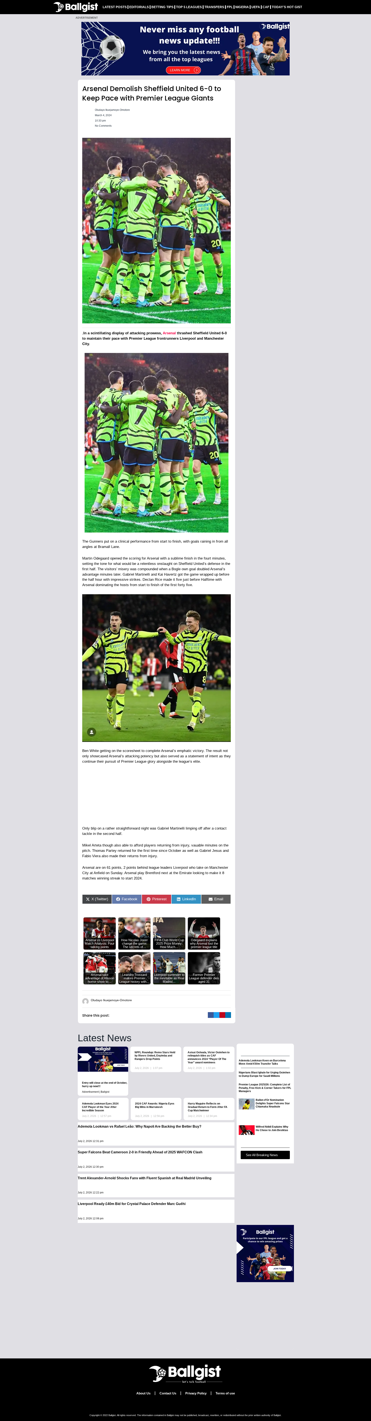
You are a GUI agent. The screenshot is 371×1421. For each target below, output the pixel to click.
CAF (266, 7)
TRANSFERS (214, 7)
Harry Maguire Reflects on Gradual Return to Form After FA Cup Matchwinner (207, 1107)
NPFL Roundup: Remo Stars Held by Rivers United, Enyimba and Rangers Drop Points (155, 1056)
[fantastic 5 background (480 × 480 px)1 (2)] (265, 1253)
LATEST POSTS (115, 7)
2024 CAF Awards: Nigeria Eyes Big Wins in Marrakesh (154, 1105)
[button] (211, 1015)
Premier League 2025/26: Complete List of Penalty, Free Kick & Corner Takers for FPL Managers (265, 1088)
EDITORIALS (139, 7)
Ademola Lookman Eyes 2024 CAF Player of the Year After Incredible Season (100, 1107)
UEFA (255, 7)
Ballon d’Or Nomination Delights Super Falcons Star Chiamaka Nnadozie (273, 1103)
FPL (230, 7)
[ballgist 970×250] (185, 48)
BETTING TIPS (162, 7)
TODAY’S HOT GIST (287, 7)
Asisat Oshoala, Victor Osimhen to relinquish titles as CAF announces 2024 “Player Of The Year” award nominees (209, 1057)
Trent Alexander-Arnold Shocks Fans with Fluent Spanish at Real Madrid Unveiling (144, 1178)
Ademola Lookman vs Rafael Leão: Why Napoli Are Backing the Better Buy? (139, 1126)
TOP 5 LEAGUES (189, 7)
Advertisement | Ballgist (95, 1091)
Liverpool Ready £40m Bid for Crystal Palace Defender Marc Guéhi (132, 1204)
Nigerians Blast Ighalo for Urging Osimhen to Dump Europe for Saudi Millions (264, 1074)
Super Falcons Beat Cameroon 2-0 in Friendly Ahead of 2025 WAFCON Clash (140, 1152)
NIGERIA (242, 7)
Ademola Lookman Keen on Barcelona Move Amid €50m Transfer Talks (262, 1062)
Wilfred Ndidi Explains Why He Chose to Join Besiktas (272, 1128)
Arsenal (169, 333)
